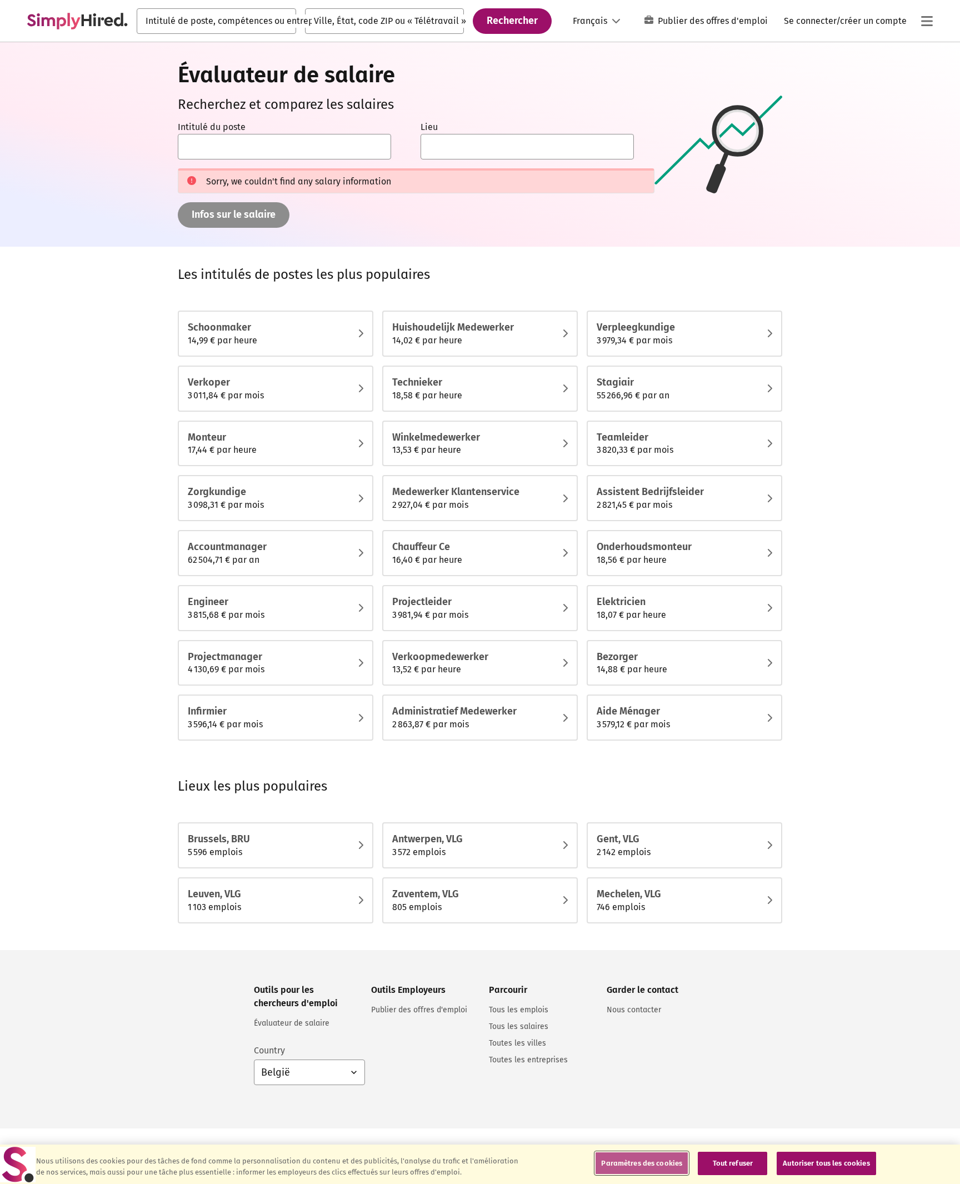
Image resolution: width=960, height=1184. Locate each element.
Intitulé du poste (212, 127)
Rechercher (512, 20)
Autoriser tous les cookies (826, 1163)
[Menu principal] (926, 21)
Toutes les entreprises (528, 1060)
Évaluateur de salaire (291, 1023)
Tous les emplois (518, 1010)
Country (269, 1050)
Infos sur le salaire (234, 214)
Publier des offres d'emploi (713, 21)
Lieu (429, 127)
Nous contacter (634, 1010)
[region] (480, 1164)
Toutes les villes (517, 1043)
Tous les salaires (518, 1026)
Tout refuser (733, 1163)
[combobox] (216, 21)
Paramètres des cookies (641, 1163)
